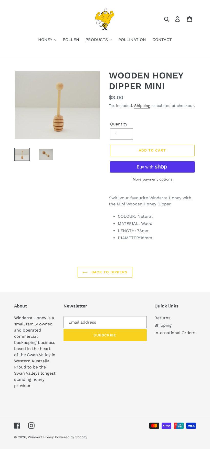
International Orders (174, 332)
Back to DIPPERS (109, 272)
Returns (162, 317)
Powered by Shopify (71, 437)
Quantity (118, 124)
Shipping (142, 105)
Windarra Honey (41, 437)
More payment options (152, 179)
